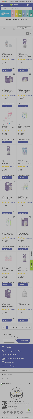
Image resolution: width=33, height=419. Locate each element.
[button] (20, 384)
